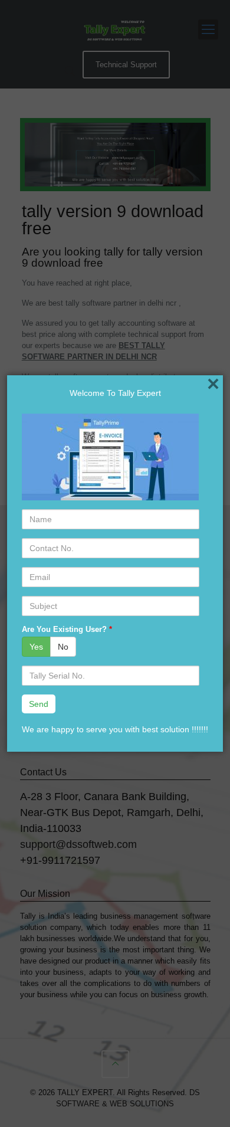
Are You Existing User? (67, 629)
